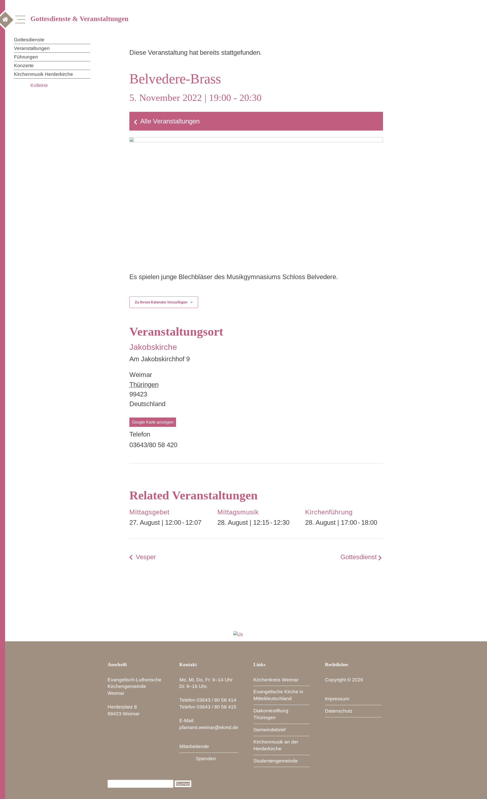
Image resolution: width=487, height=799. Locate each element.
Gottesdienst (358, 556)
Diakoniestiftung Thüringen (270, 714)
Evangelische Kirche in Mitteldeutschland (278, 695)
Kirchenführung (329, 512)
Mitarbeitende (194, 746)
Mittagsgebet (149, 512)
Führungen (26, 57)
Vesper (146, 556)
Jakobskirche (153, 347)
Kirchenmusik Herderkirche (43, 74)
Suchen (183, 783)
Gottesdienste (29, 39)
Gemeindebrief (269, 729)
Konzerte (24, 65)
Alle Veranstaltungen (170, 121)
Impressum (337, 698)
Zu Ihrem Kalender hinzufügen (161, 302)
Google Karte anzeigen (152, 422)
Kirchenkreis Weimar (276, 679)
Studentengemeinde (275, 761)
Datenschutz (339, 711)
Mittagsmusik (238, 512)
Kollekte (39, 85)
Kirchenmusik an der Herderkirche (275, 745)
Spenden (206, 758)
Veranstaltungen (32, 48)
